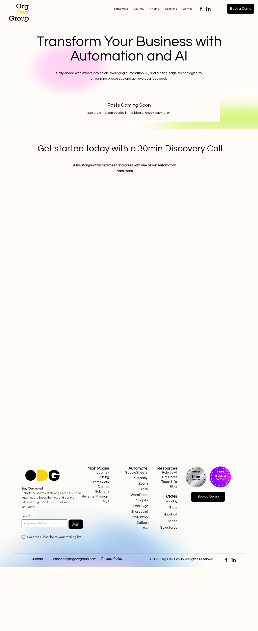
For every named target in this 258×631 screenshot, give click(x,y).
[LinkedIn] (208, 9)
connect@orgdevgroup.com (74, 559)
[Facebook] (201, 9)
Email (26, 516)
